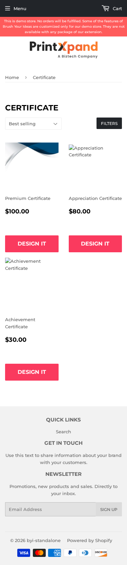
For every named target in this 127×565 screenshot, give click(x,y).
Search (63, 431)
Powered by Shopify (89, 540)
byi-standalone (44, 540)
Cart (116, 8)
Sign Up (109, 509)
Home (12, 77)
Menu (20, 8)
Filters (109, 123)
